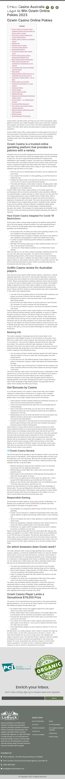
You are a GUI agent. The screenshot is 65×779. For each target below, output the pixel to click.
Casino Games (16, 90)
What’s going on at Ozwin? (20, 82)
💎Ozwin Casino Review (19, 47)
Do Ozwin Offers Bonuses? (20, 104)
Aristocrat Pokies (17, 88)
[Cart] (52, 7)
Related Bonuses (17, 94)
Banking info (16, 43)
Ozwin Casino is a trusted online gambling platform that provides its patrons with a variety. (23, 31)
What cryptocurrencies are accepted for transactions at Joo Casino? (22, 63)
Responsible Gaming (18, 49)
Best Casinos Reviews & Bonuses (22, 59)
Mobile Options (17, 114)
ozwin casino (34, 501)
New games (15, 71)
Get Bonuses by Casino (19, 45)
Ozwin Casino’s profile (19, 92)
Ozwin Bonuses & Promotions (21, 116)
